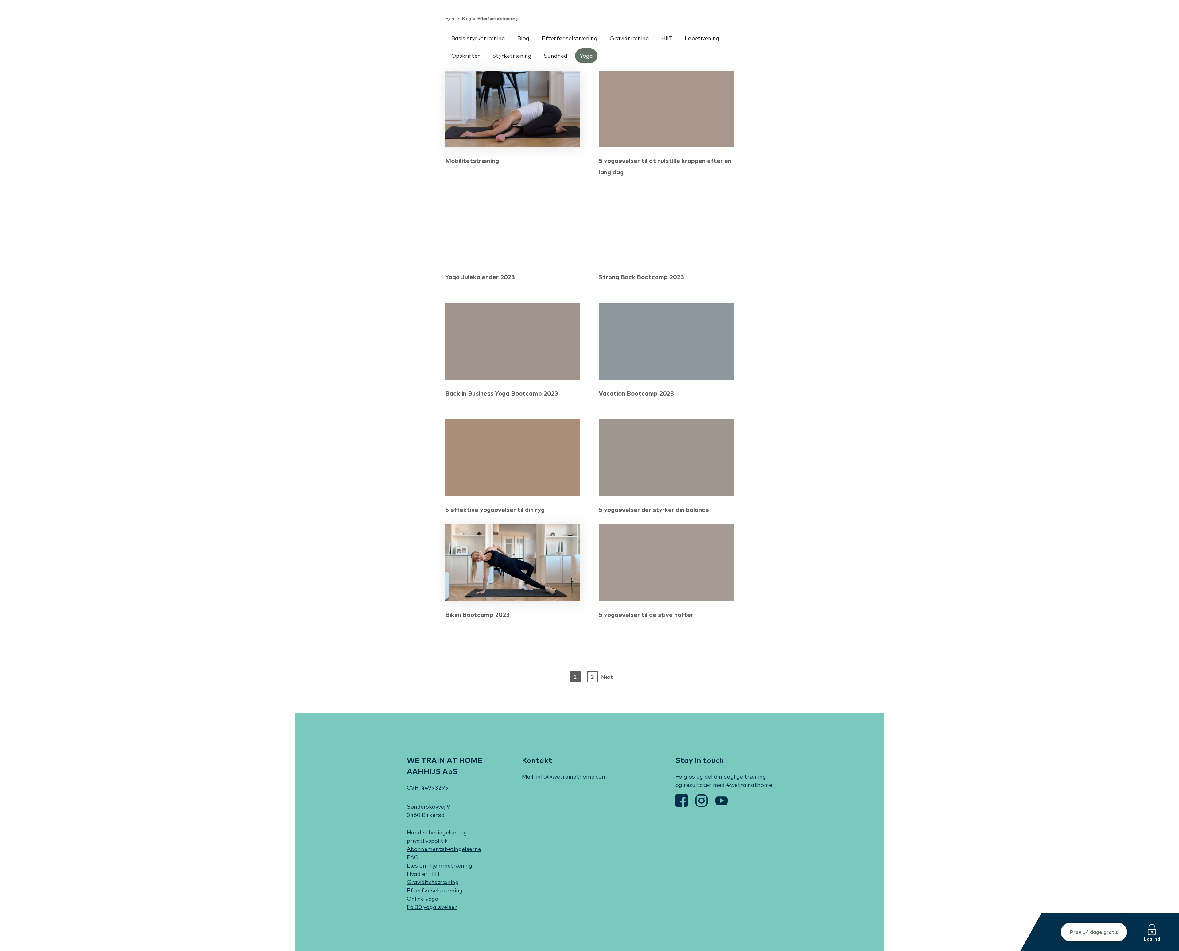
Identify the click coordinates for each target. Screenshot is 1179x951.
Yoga (586, 55)
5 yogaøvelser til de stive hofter (646, 614)
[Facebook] (682, 804)
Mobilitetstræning (472, 160)
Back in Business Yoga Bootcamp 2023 (501, 393)
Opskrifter (465, 55)
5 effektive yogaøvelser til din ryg (495, 509)
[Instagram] (702, 804)
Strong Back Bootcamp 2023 (641, 277)
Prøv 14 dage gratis (1094, 932)
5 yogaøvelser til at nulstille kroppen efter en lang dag (665, 166)
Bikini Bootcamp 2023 (477, 614)
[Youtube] (721, 804)
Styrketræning (511, 55)
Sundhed (555, 55)
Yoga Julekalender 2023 (480, 277)
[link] (397, 23)
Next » (606, 678)
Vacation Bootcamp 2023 (636, 393)
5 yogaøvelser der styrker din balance (654, 509)
